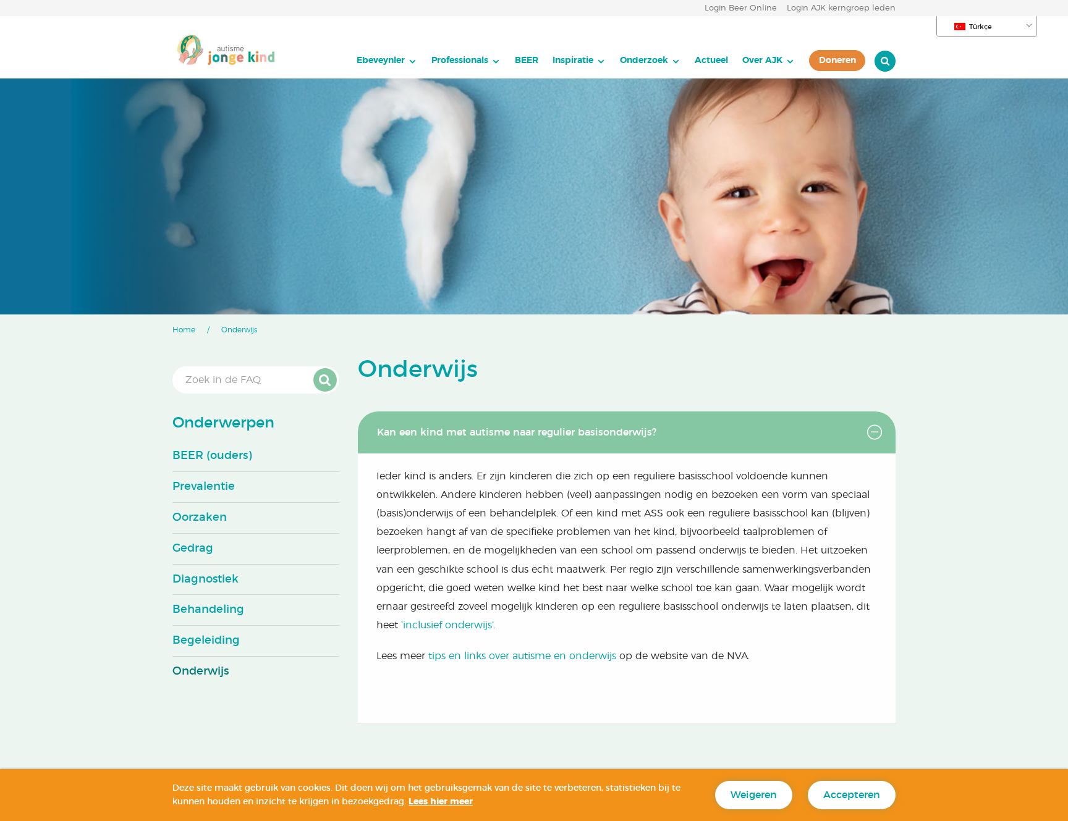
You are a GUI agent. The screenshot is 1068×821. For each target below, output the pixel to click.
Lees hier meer (441, 802)
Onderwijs (200, 671)
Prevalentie (203, 486)
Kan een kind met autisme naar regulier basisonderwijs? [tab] (516, 432)
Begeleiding (206, 640)
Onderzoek (644, 60)
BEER (526, 60)
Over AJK (762, 60)
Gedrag (192, 548)
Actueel (711, 60)
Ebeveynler (381, 60)
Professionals (459, 60)
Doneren (837, 60)
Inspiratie (573, 60)
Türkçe (980, 26)
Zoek (325, 380)
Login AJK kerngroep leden (841, 8)
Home (183, 330)
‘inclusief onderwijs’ (447, 625)
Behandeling (208, 609)
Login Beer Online (741, 8)
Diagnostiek (205, 579)
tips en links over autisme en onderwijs (522, 656)
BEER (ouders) (212, 455)
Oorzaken (199, 517)
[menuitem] (387, 60)
